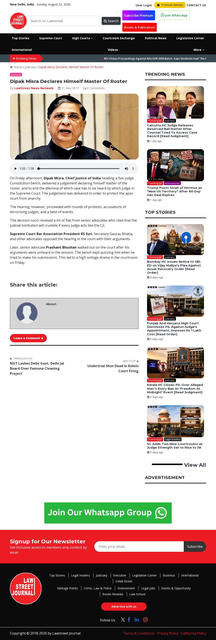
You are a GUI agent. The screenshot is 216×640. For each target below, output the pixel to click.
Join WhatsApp (176, 15)
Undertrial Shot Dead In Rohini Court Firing (113, 368)
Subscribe (195, 546)
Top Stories (57, 575)
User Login (144, 5)
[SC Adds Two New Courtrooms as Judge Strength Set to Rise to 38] (175, 421)
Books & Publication (139, 27)
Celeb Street (124, 581)
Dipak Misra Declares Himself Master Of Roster (71, 67)
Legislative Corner (144, 575)
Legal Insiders (80, 575)
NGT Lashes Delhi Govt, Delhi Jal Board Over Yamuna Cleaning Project (37, 368)
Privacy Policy (167, 633)
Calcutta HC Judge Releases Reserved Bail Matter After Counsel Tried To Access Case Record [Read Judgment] (172, 130)
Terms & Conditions (139, 633)
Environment (126, 588)
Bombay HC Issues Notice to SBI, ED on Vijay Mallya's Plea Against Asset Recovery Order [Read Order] (174, 267)
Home (17, 67)
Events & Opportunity (176, 588)
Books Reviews (113, 594)
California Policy (193, 633)
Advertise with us (123, 606)
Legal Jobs (148, 588)
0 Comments (95, 88)
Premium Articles (172, 5)
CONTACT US (196, 5)
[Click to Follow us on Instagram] (145, 619)
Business (169, 575)
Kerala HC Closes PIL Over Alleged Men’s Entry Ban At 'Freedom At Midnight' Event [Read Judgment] (175, 388)
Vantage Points (67, 588)
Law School (137, 594)
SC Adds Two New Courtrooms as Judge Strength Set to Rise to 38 (175, 445)
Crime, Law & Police (98, 588)
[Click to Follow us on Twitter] (121, 619)
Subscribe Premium (138, 15)
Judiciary (30, 67)
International (189, 575)
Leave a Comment (27, 338)
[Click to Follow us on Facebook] (128, 619)
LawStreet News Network (34, 88)
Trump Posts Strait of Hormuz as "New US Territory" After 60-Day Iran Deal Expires (174, 191)
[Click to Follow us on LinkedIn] (137, 619)
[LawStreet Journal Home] (18, 20)
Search (113, 21)
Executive (119, 575)
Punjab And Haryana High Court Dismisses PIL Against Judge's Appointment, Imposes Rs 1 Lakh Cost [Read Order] (174, 328)
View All (195, 465)
